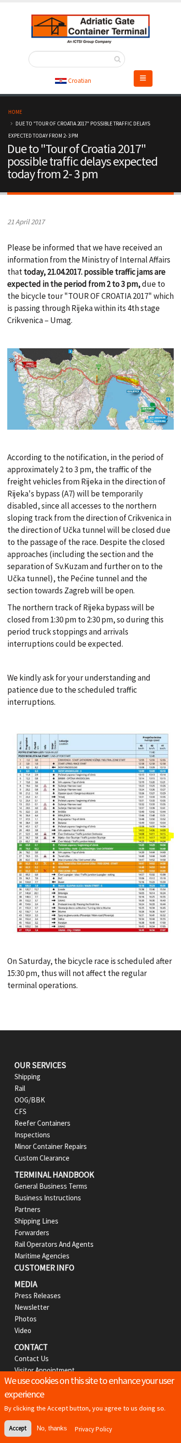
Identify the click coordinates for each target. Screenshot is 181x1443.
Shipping (27, 1076)
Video (22, 1330)
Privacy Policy (93, 1429)
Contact (31, 1347)
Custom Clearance (42, 1158)
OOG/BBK (29, 1099)
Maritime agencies (42, 1255)
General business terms (50, 1186)
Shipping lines (36, 1221)
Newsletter (31, 1307)
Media (25, 1284)
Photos (25, 1318)
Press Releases (37, 1295)
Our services (40, 1065)
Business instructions (47, 1197)
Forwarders (31, 1232)
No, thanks (52, 1428)
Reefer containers (42, 1123)
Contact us (31, 1358)
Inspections (32, 1134)
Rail (19, 1088)
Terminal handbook (54, 1174)
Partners (27, 1209)
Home (15, 112)
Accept (18, 1428)
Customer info (44, 1267)
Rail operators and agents (54, 1244)
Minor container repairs (50, 1146)
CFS (20, 1111)
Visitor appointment (44, 1370)
